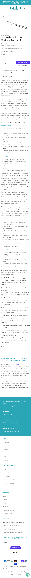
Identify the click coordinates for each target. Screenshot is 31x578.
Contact (5, 469)
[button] (2, 8)
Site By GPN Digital (16, 574)
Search (4, 503)
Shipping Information (8, 483)
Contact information (14, 569)
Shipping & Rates (7, 487)
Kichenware (6, 442)
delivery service (21, 364)
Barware (5, 456)
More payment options (22, 65)
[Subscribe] (26, 542)
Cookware (5, 446)
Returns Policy (15, 431)
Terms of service (15, 572)
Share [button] (4, 346)
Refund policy (24, 569)
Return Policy (6, 476)
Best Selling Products (8, 510)
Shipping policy (25, 572)
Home (4, 496)
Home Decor (6, 453)
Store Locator (6, 473)
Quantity (3, 54)
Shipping (7, 45)
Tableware (5, 449)
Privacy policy (6, 572)
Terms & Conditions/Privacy (10, 480)
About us (5, 499)
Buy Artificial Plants (8, 513)
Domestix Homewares (14, 566)
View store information (8, 76)
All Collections (6, 460)
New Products (6, 506)
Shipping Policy (12, 406)
